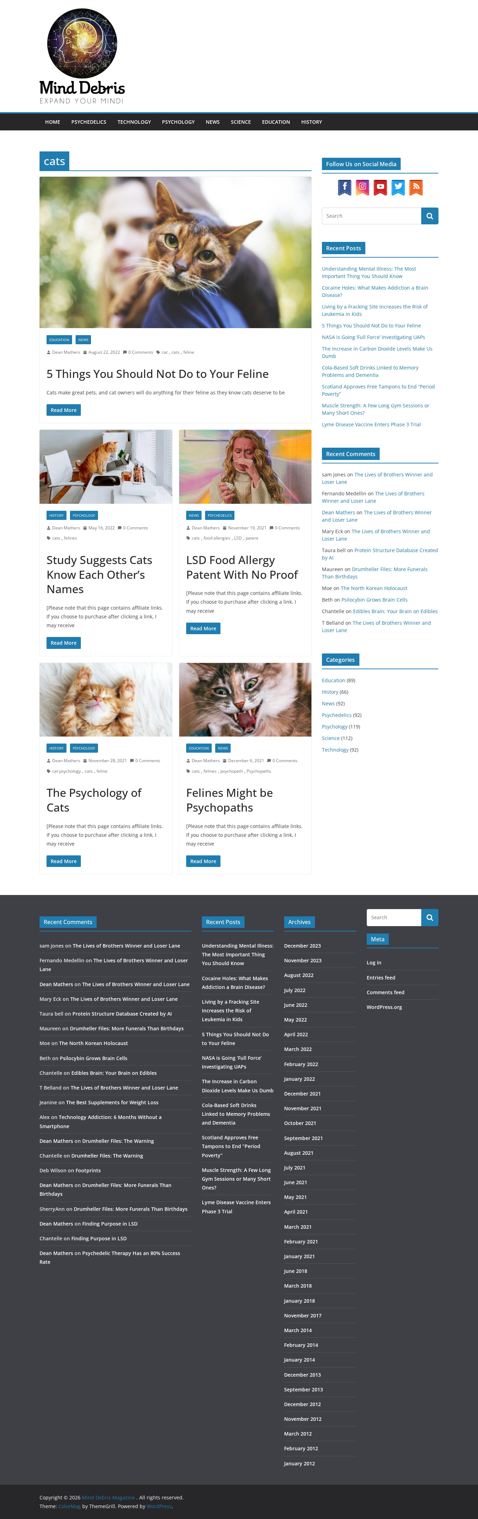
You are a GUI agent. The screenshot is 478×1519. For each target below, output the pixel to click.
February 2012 (301, 1448)
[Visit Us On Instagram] (362, 183)
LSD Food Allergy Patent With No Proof (242, 567)
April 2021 (296, 1211)
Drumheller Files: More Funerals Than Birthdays (127, 1028)
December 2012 (302, 1404)
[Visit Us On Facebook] (344, 183)
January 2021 (299, 1256)
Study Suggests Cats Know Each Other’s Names (99, 574)
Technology (134, 121)
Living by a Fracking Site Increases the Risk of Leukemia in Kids (230, 1010)
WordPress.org (384, 1007)
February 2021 (301, 1241)
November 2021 (303, 1108)
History (311, 121)
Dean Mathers (66, 352)
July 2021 (294, 1167)
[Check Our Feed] (416, 183)
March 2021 (298, 1226)
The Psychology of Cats (94, 800)
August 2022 (299, 975)
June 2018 (295, 1271)
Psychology (178, 121)
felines (70, 538)
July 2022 (294, 990)
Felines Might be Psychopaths (229, 800)
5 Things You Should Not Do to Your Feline (158, 373)
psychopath (231, 771)
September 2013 (303, 1389)
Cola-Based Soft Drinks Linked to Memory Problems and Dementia (236, 1114)
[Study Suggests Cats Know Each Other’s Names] (106, 467)
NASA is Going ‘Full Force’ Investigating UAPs (373, 337)
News (213, 121)
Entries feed (381, 977)
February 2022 (301, 1064)
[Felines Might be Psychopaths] (245, 700)
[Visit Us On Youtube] (380, 183)
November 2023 (303, 960)
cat (165, 352)
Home (52, 121)
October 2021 (300, 1123)
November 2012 (303, 1419)
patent (252, 538)
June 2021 (295, 1182)
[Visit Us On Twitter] (398, 183)
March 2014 (298, 1330)
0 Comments (140, 352)
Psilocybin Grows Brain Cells (375, 599)
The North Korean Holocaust (374, 588)
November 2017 (303, 1315)
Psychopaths (259, 771)
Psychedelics (88, 121)
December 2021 (302, 1093)
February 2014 (301, 1345)
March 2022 (298, 1049)
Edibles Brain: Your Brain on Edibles (395, 611)
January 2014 (299, 1359)
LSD (238, 538)
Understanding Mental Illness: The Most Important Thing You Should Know (238, 954)
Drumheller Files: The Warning (118, 1141)
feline (188, 352)
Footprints (88, 1170)
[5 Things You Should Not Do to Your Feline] (175, 252)
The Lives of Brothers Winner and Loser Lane (126, 945)
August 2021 (299, 1153)
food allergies (217, 538)
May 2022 (295, 1019)
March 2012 (298, 1433)
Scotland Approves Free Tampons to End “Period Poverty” (231, 1146)
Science (241, 121)
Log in (374, 962)
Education (276, 121)
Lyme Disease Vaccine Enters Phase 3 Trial (371, 424)
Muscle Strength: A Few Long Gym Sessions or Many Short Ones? (236, 1179)
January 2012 (299, 1463)
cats (175, 352)
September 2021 (303, 1138)
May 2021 (295, 1197)
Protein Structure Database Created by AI (122, 1013)
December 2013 (302, 1374)
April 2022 (296, 1034)
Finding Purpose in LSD (110, 1223)
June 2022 (295, 1005)
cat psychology (66, 771)
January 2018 (299, 1300)
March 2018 (298, 1285)
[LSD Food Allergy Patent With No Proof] (245, 467)
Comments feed (386, 992)
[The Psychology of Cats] (106, 700)
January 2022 (299, 1079)
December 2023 (302, 945)
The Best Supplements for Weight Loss (112, 1102)
